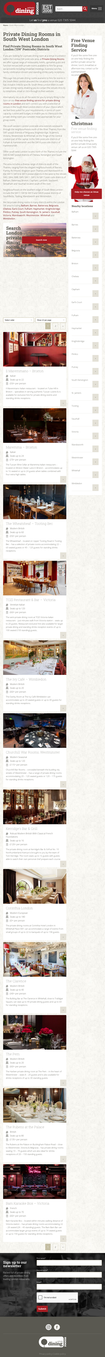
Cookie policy (59, 1353)
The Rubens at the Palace (25, 1127)
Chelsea (7, 208)
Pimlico (7, 212)
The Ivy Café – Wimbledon (26, 679)
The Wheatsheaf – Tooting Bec (29, 523)
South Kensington (29, 212)
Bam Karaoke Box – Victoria (27, 1203)
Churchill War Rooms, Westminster (33, 752)
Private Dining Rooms (53, 59)
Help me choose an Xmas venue (86, 193)
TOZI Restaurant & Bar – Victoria (31, 600)
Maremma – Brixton (21, 447)
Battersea (43, 205)
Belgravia (53, 205)
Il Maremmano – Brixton (25, 371)
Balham (25, 205)
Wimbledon (9, 218)
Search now (41, 240)
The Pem (13, 1054)
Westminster (33, 215)
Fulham (28, 208)
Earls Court (18, 208)
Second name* (42, 1270)
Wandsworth (18, 215)
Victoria (7, 215)
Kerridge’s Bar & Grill (21, 828)
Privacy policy (45, 1353)
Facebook (57, 1327)
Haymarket (39, 208)
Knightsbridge (53, 208)
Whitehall (45, 215)
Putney (15, 212)
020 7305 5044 (66, 20)
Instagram (49, 1327)
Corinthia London (19, 908)
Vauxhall (55, 212)
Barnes (33, 205)
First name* (41, 1258)
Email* (39, 1282)
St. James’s (44, 212)
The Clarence (16, 981)
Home (5, 25)
